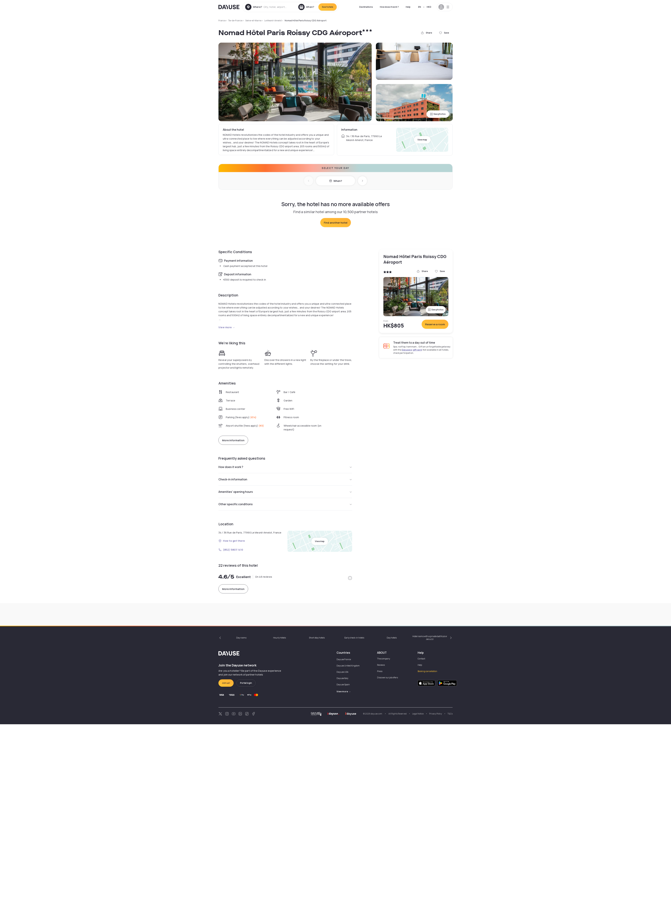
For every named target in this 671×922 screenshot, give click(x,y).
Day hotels (392, 637)
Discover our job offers (387, 677)
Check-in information (232, 479)
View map (422, 139)
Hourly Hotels (279, 637)
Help (408, 6)
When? (337, 181)
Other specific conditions (235, 504)
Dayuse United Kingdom (348, 665)
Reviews (381, 664)
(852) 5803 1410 (233, 549)
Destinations (366, 6)
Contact (421, 658)
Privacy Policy (435, 713)
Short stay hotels (317, 637)
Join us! (226, 682)
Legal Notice (418, 713)
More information (233, 440)
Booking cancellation (427, 671)
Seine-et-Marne (253, 20)
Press (379, 671)
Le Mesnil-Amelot (273, 20)
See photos (440, 113)
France (222, 20)
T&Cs (450, 713)
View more (225, 327)
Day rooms (241, 637)
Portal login (246, 682)
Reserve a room (435, 324)
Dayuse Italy (342, 678)
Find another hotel (335, 222)
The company (383, 658)
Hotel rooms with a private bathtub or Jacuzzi (429, 638)
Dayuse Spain (343, 684)
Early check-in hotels (354, 637)
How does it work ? (389, 6)
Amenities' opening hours (235, 492)
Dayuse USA (342, 671)
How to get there (234, 540)
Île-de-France (235, 20)
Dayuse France (344, 659)
